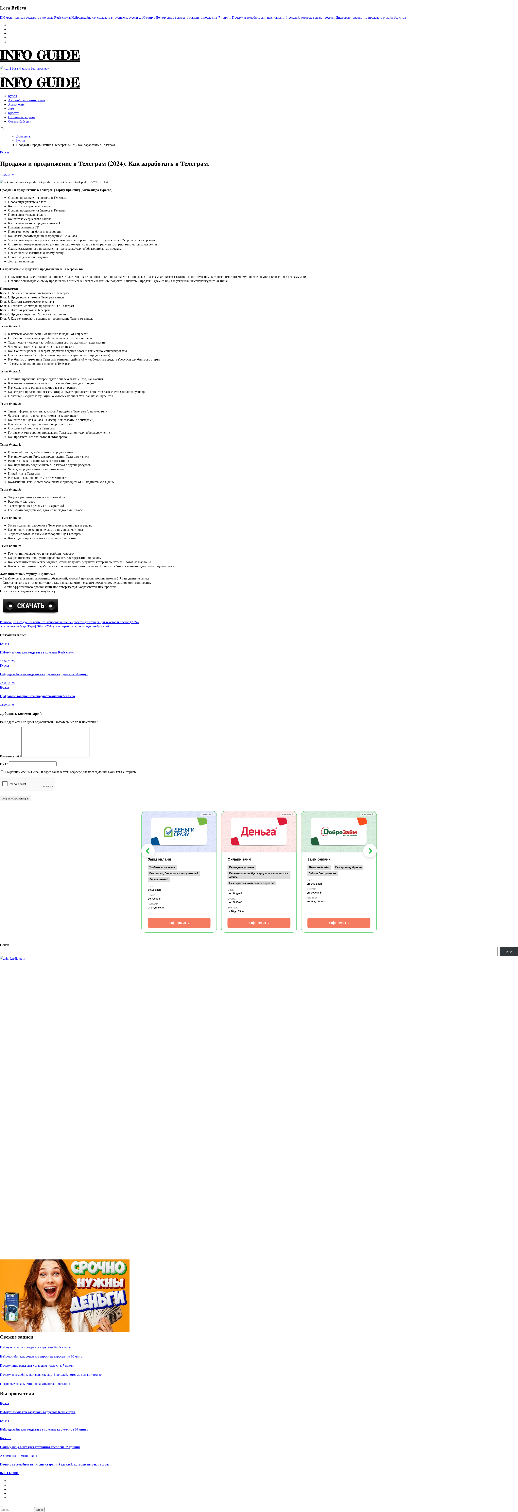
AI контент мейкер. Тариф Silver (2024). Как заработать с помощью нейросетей (54, 626)
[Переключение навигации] (1, 73)
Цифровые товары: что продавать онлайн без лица (37, 696)
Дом (11, 108)
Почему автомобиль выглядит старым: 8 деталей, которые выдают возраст (51, 1374)
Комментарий (10, 756)
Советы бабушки (19, 121)
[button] (148, 851)
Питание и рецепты (21, 117)
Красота (13, 113)
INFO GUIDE (40, 55)
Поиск (4, 945)
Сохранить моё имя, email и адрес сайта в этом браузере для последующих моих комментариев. (71, 772)
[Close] (1, 1506)
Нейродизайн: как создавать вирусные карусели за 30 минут (44, 674)
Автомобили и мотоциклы (26, 100)
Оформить (179, 923)
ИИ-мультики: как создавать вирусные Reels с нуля (37, 652)
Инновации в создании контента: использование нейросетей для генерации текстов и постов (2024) (69, 622)
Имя (4, 763)
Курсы (12, 96)
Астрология (16, 104)
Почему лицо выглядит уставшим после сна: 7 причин (37, 1365)
